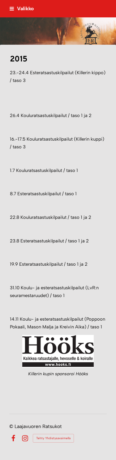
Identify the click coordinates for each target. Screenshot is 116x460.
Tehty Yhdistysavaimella (53, 438)
